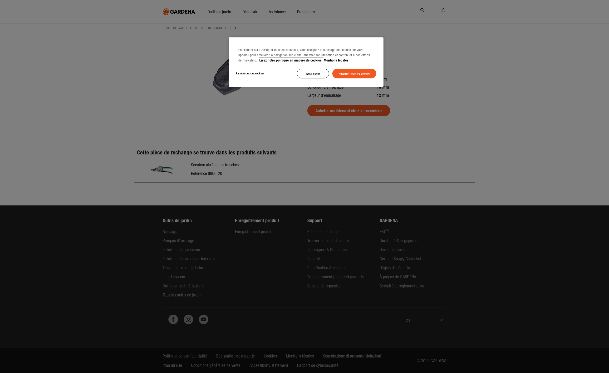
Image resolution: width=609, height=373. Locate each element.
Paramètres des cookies (250, 73)
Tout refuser (313, 73)
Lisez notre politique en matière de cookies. (291, 60)
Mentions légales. (336, 60)
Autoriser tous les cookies (354, 73)
